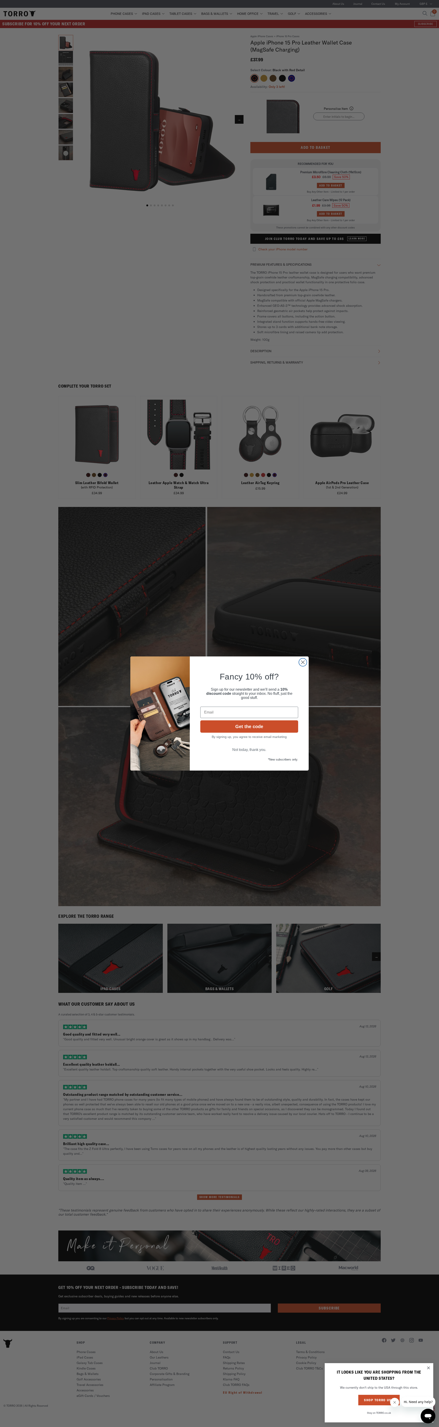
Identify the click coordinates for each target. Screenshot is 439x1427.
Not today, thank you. (249, 750)
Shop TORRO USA (379, 1400)
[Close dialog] (303, 662)
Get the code (249, 726)
